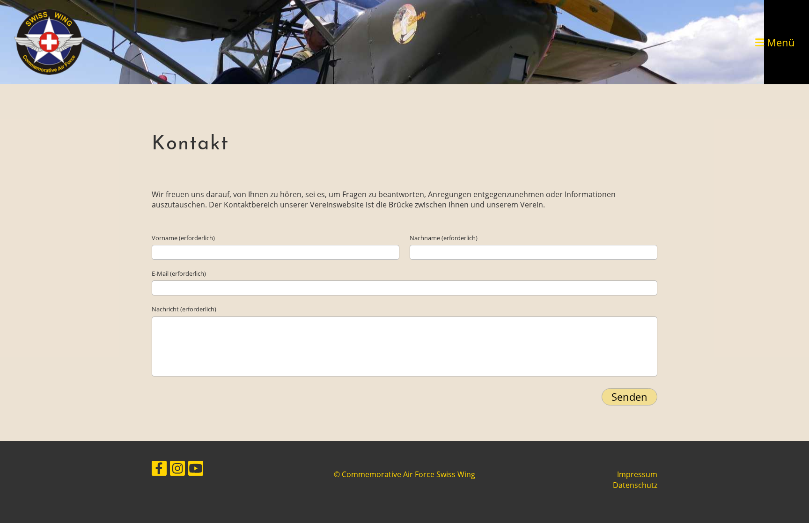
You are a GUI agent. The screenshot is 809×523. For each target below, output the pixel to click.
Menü (779, 42)
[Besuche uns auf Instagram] (177, 470)
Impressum (637, 474)
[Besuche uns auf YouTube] (195, 470)
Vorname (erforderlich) (183, 238)
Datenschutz (635, 485)
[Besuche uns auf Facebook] (159, 470)
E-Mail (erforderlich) (179, 273)
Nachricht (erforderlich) (184, 309)
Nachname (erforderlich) (444, 238)
